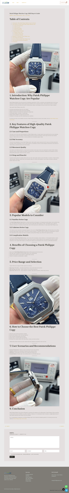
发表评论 (11, 15)
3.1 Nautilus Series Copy (17, 32)
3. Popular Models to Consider (18, 30)
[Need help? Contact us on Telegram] (66, 490)
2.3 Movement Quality (17, 28)
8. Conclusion (14, 41)
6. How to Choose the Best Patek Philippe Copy (21, 38)
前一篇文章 (6, 426)
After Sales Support (29, 478)
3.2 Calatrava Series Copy (18, 33)
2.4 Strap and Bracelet (17, 29)
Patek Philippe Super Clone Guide (20, 418)
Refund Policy (28, 479)
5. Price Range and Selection (17, 37)
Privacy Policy (28, 481)
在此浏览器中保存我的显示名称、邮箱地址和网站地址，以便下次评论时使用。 (25, 454)
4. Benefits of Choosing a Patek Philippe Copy (21, 36)
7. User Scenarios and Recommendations (20, 40)
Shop (17, 2)
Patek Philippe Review (18, 15)
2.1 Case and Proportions (18, 25)
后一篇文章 (62, 426)
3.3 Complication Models (18, 34)
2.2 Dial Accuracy (16, 27)
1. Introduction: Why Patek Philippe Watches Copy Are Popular (24, 23)
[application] (18, 2)
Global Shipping (29, 477)
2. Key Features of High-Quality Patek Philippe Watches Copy (23, 24)
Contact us (24, 2)
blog (13, 2)
